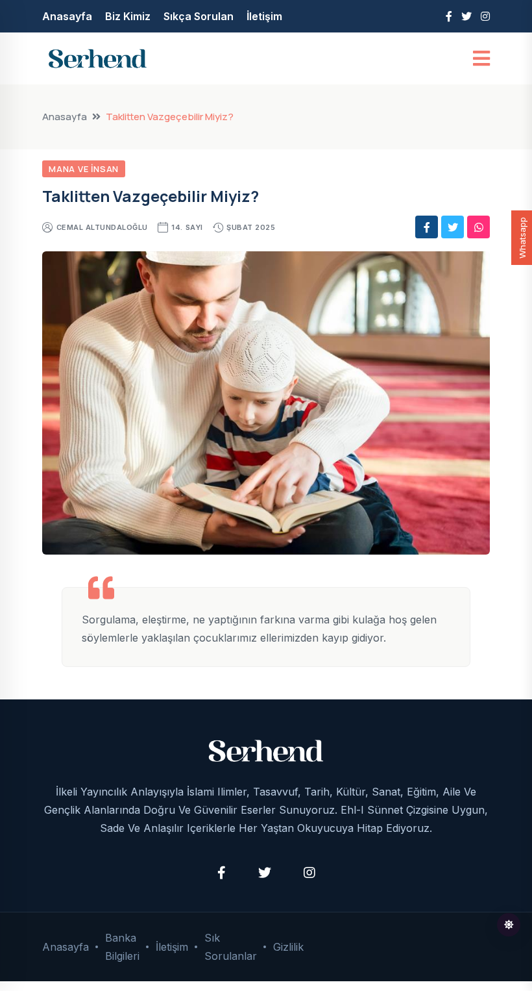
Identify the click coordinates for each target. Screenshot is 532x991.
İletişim (264, 16)
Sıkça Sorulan (198, 16)
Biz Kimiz (128, 16)
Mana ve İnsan (84, 169)
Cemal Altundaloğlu (102, 227)
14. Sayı (186, 227)
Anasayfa (67, 16)
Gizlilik (288, 946)
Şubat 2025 (250, 227)
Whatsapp (522, 237)
